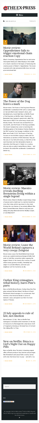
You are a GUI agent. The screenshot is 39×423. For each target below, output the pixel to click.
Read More (8, 74)
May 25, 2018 (32, 361)
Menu (21, 14)
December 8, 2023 (30, 271)
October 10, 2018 (30, 332)
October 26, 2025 (30, 154)
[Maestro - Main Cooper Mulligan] (19, 174)
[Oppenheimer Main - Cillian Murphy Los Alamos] (19, 36)
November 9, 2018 (30, 304)
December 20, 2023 (30, 217)
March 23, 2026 (31, 74)
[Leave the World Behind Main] (19, 233)
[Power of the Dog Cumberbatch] (19, 90)
